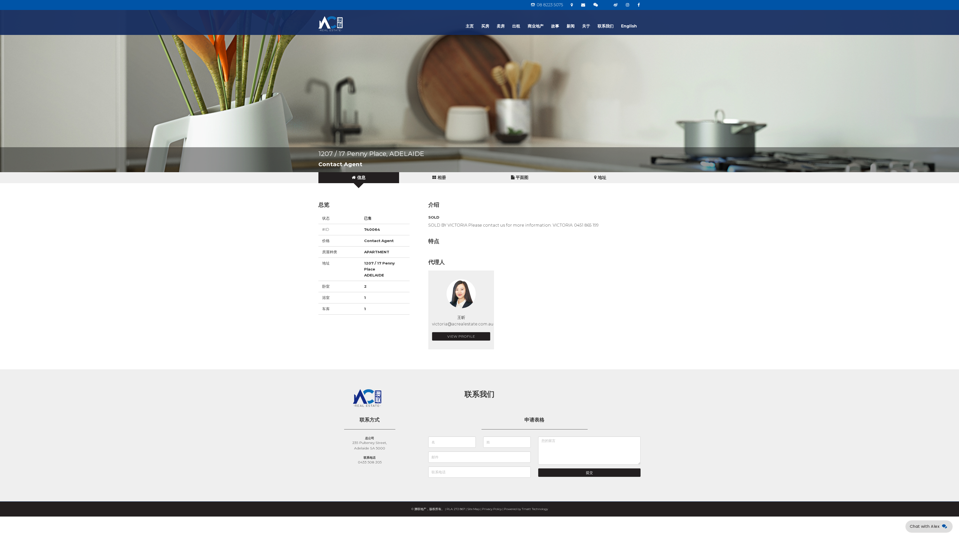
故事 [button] (555, 26)
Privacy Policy (492, 509)
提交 (589, 472)
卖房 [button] (501, 26)
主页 (470, 26)
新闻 (571, 26)
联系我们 (606, 26)
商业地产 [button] (536, 26)
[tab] (358, 177)
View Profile (461, 336)
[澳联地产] (348, 16)
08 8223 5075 (549, 4)
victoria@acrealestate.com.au (462, 324)
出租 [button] (516, 26)
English (629, 26)
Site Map (473, 509)
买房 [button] (485, 26)
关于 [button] (586, 26)
